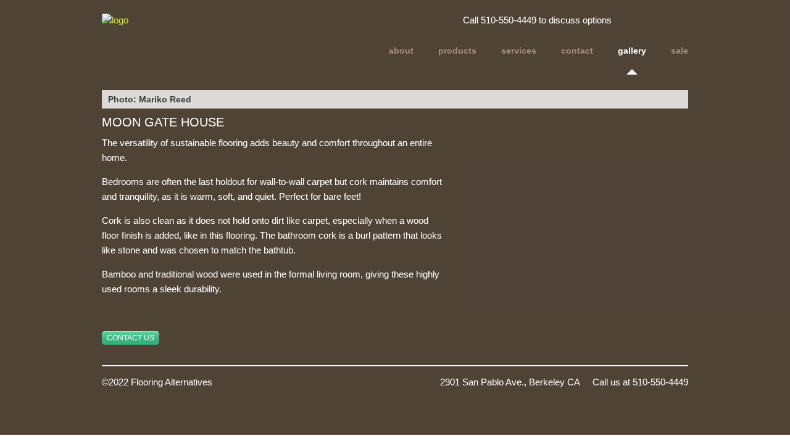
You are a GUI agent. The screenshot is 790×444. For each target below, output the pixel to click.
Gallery (632, 51)
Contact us (130, 338)
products (457, 51)
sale (679, 51)
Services (518, 51)
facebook (673, 22)
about (401, 51)
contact (577, 51)
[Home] (190, 36)
